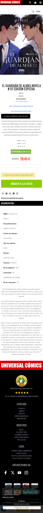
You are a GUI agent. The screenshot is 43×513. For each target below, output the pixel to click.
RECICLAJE (21, 440)
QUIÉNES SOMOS (21, 435)
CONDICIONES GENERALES (21, 451)
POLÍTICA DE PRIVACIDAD (21, 456)
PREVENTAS (21, 419)
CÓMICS (21, 408)
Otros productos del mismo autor (21, 111)
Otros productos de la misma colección (21, 106)
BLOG (21, 430)
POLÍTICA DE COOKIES (21, 458)
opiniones (22, 396)
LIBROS (21, 411)
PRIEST (21, 93)
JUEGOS (21, 413)
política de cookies (8, 497)
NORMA (21, 96)
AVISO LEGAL (21, 453)
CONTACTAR (21, 432)
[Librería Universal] (10, 2)
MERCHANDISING (21, 416)
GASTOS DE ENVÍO (21, 437)
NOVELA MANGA (21, 98)
